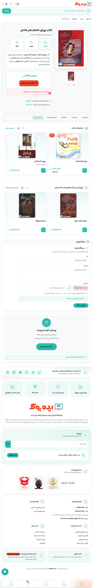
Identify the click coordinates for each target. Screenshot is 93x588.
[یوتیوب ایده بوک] (20, 372)
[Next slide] (18, 128)
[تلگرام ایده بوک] (32, 372)
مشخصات (85, 117)
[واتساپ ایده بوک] (39, 372)
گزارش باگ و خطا (82, 543)
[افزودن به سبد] (84, 170)
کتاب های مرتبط (52, 117)
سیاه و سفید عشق (81, 221)
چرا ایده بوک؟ (40, 539)
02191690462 (80, 507)
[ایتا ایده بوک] (14, 372)
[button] (73, 85)
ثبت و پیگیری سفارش (38, 507)
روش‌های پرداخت (39, 511)
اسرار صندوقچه (41, 221)
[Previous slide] (23, 128)
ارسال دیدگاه (81, 305)
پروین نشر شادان (40, 161)
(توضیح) (28, 101)
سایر (82, 19)
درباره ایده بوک (40, 532)
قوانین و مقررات (83, 536)
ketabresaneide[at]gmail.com (72, 518)
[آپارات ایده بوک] (7, 372)
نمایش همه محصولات (12, 188)
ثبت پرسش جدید (45, 346)
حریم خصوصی (83, 539)
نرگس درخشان (40, 164)
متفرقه (74, 19)
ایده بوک (88, 19)
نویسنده (74, 117)
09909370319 (79, 511)
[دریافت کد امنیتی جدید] (69, 288)
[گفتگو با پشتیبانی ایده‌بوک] (5, 571)
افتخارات (42, 543)
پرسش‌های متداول (81, 532)
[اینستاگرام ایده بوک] (26, 372)
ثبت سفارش (13, 455)
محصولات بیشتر (10, 128)
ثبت (8, 444)
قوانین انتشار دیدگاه (64, 293)
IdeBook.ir (52, 569)
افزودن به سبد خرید (27, 83)
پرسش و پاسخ (38, 117)
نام (87, 256)
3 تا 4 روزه (29, 105)
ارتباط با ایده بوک (39, 536)
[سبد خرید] (5, 4)
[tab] (81, 583)
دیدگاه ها (64, 117)
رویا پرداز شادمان (81, 161)
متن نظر (86, 266)
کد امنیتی (85, 284)
